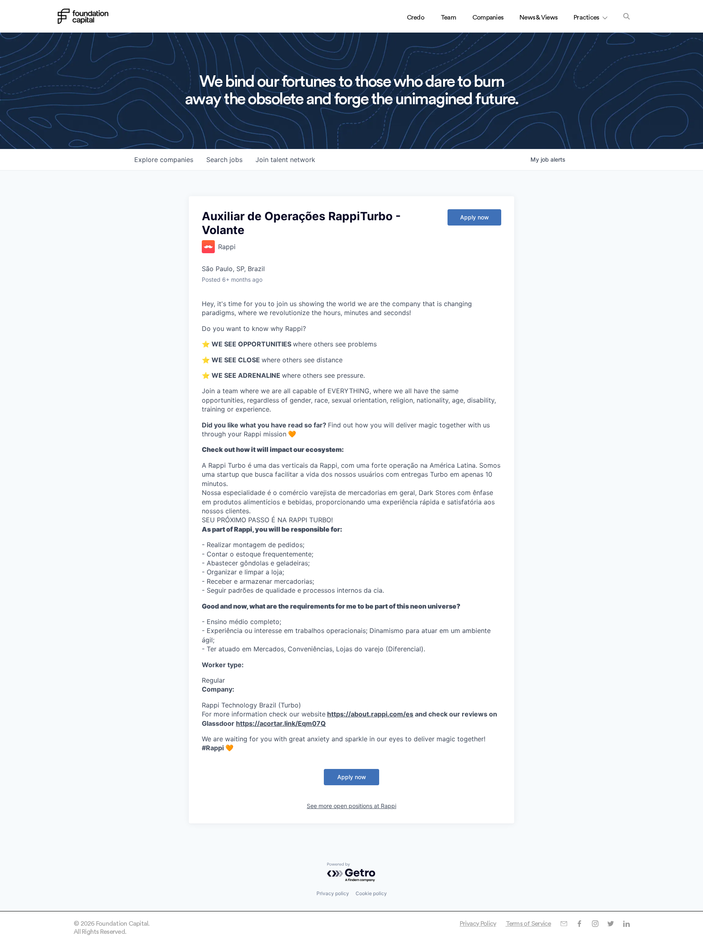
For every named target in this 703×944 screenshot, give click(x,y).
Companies (487, 17)
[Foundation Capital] (83, 16)
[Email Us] (564, 923)
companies (163, 160)
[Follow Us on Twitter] (610, 923)
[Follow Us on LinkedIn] (626, 923)
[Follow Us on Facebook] (579, 923)
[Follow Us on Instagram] (595, 923)
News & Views (538, 17)
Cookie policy (371, 893)
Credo (415, 17)
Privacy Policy (478, 923)
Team (448, 17)
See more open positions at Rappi (351, 805)
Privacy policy (333, 893)
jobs (224, 160)
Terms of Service (528, 923)
